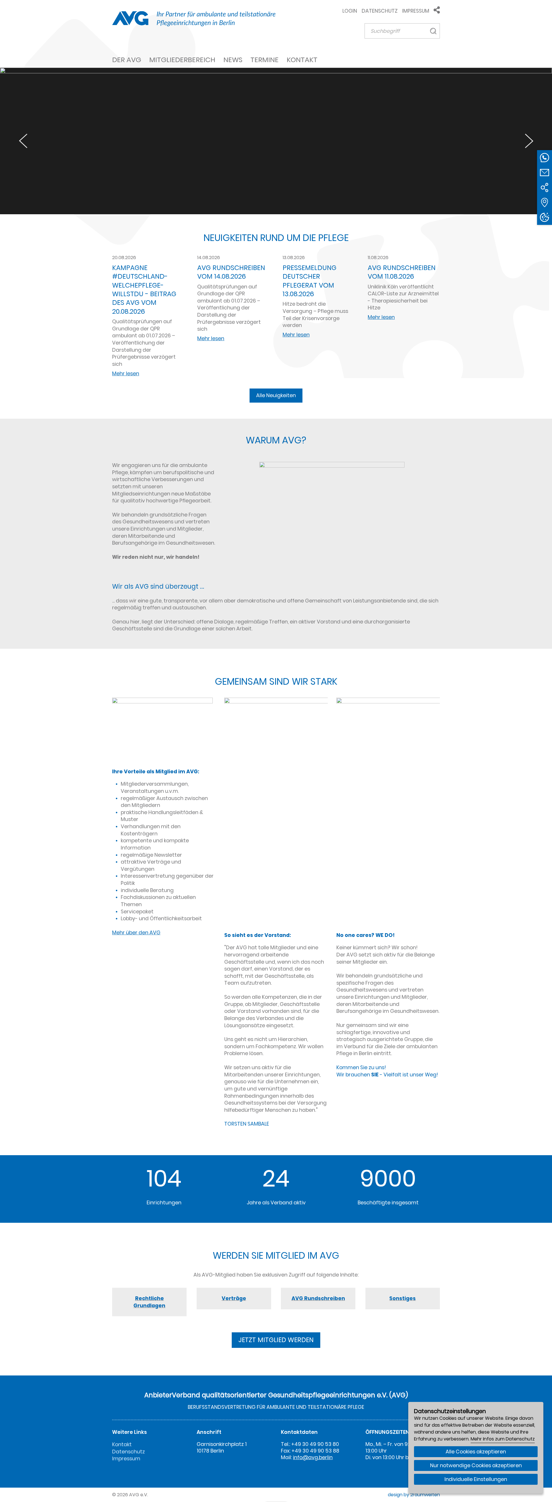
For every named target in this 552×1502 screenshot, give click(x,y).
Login (349, 10)
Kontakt (302, 59)
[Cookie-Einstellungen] (544, 217)
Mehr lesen (125, 373)
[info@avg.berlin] (544, 172)
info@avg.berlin (313, 1457)
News (232, 59)
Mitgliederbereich (182, 59)
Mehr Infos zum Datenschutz (503, 1439)
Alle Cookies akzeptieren (476, 1451)
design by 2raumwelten (414, 1494)
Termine (264, 59)
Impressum (415, 10)
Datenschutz (380, 10)
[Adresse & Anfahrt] (544, 202)
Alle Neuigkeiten (276, 395)
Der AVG (126, 59)
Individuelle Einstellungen (475, 1479)
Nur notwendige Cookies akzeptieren (476, 1465)
